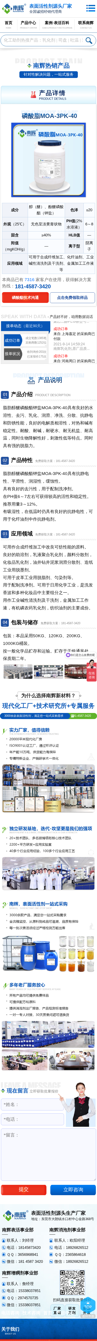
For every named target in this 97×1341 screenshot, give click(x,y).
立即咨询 (73, 1189)
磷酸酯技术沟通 (25, 297)
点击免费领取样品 (72, 297)
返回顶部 (88, 1307)
